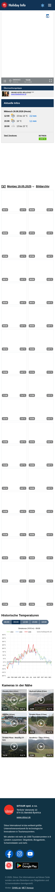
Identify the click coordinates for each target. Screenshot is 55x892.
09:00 (16, 622)
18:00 (44, 622)
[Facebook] (9, 854)
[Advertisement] (27, 162)
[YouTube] (30, 854)
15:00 (34, 622)
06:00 (6, 622)
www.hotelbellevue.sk (18, 94)
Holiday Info (11, 3)
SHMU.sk (16, 888)
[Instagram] (20, 854)
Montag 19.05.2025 (19, 186)
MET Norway (28, 888)
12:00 (25, 622)
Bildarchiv (42, 186)
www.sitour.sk (24, 817)
